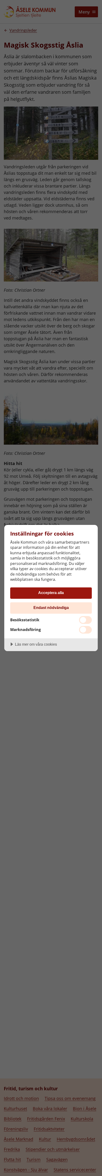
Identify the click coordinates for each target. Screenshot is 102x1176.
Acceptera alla (51, 592)
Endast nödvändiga (51, 607)
